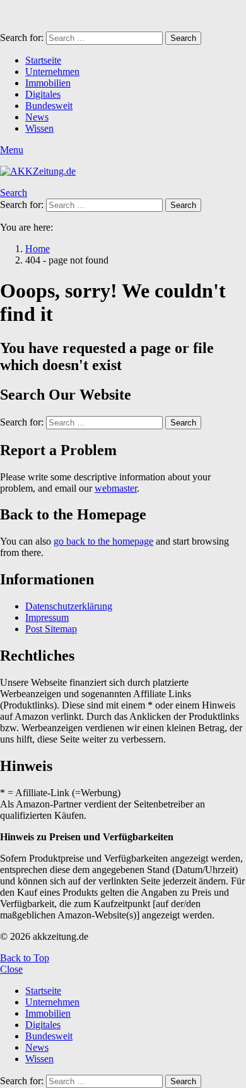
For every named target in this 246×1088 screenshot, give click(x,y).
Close (11, 969)
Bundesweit (49, 105)
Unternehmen (52, 71)
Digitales (43, 94)
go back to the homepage (103, 541)
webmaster (116, 488)
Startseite (43, 60)
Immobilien (48, 83)
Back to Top (24, 957)
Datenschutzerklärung (68, 606)
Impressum (47, 617)
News (37, 117)
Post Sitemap (51, 628)
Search (183, 38)
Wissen (39, 128)
